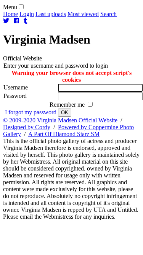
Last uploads (50, 14)
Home (10, 14)
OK (64, 112)
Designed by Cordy (26, 127)
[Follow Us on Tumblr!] (25, 21)
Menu (10, 7)
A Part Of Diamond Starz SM (64, 134)
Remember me (68, 104)
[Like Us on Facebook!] (16, 21)
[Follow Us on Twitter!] (6, 21)
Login (26, 14)
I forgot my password (30, 112)
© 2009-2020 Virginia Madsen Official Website (60, 120)
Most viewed (83, 14)
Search (108, 14)
